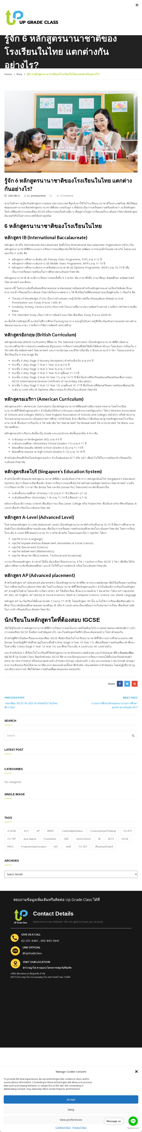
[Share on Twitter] (127, 684)
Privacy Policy (79, 1127)
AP (38, 830)
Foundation (50, 838)
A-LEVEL (11, 830)
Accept (71, 1099)
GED (66, 838)
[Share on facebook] (120, 684)
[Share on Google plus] (135, 684)
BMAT (50, 830)
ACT (26, 830)
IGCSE (124, 838)
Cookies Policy (63, 1127)
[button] (136, 1071)
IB (99, 838)
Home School (83, 838)
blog (19, 74)
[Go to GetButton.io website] (133, 1128)
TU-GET (82, 846)
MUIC (10, 846)
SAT (56, 846)
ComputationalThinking (103, 830)
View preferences (71, 1119)
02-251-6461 (29, 940)
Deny (71, 1109)
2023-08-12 (14, 195)
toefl (68, 846)
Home (8, 74)
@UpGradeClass (32, 953)
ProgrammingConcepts (33, 846)
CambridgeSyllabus (72, 830)
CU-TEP (11, 838)
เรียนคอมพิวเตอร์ (104, 846)
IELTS (111, 838)
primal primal (38, 195)
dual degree (29, 838)
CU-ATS (127, 830)
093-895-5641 (50, 940)
